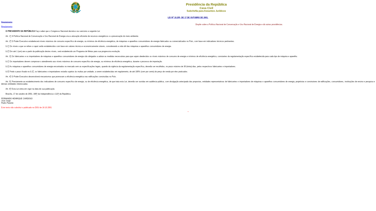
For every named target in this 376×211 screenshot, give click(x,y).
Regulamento (6, 26)
